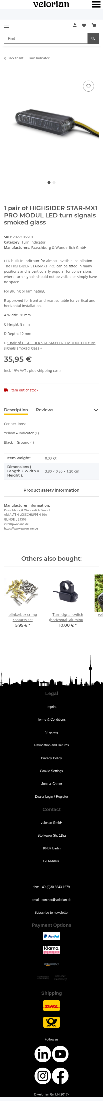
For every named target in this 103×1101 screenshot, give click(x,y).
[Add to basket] (8, 74)
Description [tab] (16, 410)
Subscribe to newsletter (51, 912)
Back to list (16, 58)
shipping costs (49, 370)
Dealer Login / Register (51, 796)
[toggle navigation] (6, 25)
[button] (74, 25)
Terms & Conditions (51, 719)
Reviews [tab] (44, 410)
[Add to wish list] (88, 86)
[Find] (93, 38)
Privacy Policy (51, 758)
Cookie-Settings (51, 771)
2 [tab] (54, 182)
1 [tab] (49, 182)
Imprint (51, 707)
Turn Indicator (34, 242)
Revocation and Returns (51, 745)
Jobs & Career (51, 784)
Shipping (51, 732)
